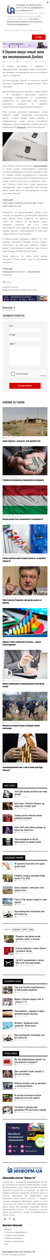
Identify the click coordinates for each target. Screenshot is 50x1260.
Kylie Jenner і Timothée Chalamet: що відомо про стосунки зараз (29, 805)
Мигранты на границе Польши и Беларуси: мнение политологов (21, 726)
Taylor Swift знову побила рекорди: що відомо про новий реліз (30, 828)
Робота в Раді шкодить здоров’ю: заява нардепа (30, 901)
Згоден (38, 37)
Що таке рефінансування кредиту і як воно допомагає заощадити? (29, 1060)
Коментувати (25, 386)
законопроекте (40, 166)
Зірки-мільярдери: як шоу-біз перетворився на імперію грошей (27, 840)
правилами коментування (18, 19)
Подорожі (16, 929)
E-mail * (12, 335)
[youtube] (14, 1219)
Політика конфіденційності (15, 1232)
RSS (6, 1244)
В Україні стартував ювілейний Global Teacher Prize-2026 (29, 877)
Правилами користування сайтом (30, 13)
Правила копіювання (13, 1238)
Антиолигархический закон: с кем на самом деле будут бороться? (23, 768)
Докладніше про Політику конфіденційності (23, 30)
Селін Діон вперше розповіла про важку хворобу (30, 793)
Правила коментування (14, 1241)
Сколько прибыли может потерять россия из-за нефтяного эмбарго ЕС (24, 559)
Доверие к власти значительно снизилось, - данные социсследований (22, 643)
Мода (31, 929)
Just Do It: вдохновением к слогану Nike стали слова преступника (30, 961)
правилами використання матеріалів (22, 16)
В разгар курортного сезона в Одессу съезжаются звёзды (31, 949)
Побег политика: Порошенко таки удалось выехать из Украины (22, 601)
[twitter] (5, 1219)
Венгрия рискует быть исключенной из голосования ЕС (23, 519)
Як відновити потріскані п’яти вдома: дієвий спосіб (29, 865)
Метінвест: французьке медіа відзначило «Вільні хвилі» (26, 1024)
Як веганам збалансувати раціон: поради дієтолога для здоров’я (27, 1096)
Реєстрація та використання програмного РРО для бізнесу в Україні (30, 1108)
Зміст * (12, 344)
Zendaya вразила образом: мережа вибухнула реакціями (28, 816)
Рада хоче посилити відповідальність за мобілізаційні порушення (29, 988)
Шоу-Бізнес (9, 786)
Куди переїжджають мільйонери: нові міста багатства (29, 912)
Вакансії (7, 1229)
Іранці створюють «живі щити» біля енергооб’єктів (21, 441)
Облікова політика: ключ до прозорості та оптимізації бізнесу (30, 1084)
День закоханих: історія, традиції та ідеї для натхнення (29, 1072)
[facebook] (10, 1219)
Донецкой (21, 127)
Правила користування (14, 1235)
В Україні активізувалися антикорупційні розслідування (23, 480)
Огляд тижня (10, 1054)
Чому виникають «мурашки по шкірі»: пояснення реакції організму (29, 1012)
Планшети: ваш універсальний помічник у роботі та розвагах (28, 937)
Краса (25, 929)
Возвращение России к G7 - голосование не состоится (21, 273)
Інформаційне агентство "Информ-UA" (18, 1252)
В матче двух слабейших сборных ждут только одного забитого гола (23, 204)
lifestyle (7, 929)
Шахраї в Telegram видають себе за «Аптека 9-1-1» (28, 1000)
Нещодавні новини (13, 858)
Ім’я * (11, 326)
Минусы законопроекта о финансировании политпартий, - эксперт (24, 685)
